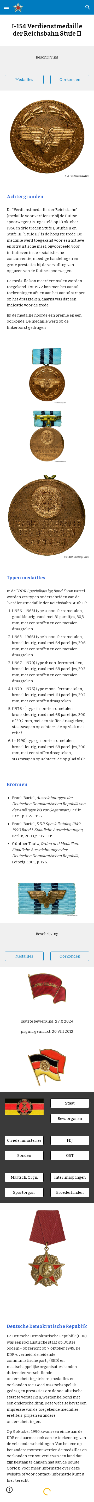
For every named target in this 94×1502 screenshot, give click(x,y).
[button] (6, 7)
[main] (47, 30)
